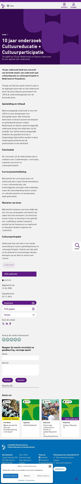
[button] (50, 466)
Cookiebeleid (21, 480)
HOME (4, 35)
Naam (5, 354)
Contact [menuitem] (22, 463)
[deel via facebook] (10, 323)
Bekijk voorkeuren (43, 476)
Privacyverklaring (30, 480)
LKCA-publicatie (10, 274)
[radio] (3, 340)
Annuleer (21, 380)
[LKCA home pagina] (3, 5)
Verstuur (7, 380)
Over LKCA (23, 455)
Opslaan (7, 315)
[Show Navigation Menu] (8, 6)
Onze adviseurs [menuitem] (25, 460)
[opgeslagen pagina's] (64, 4)
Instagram (45, 460)
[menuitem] (27, 462)
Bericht (5, 363)
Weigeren (27, 476)
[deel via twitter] (3, 323)
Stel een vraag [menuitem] (24, 458)
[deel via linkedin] (7, 323)
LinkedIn (44, 458)
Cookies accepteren (10, 476)
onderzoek (8, 265)
